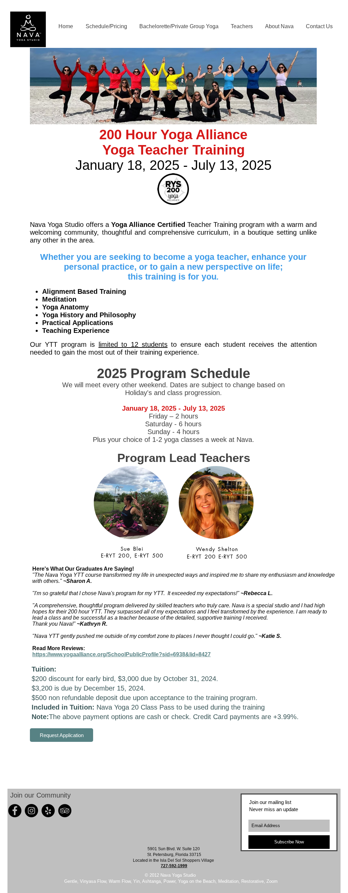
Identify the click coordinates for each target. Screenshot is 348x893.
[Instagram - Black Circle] (31, 810)
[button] (179, 26)
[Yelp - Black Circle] (48, 810)
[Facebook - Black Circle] (14, 810)
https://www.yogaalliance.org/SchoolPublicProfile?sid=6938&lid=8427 (121, 654)
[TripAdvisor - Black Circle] (64, 810)
